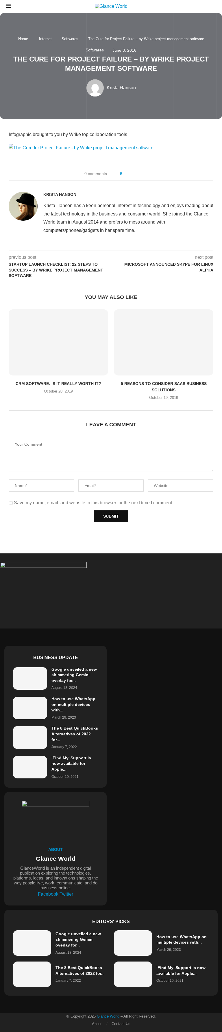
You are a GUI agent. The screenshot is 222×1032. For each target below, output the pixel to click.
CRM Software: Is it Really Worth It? (58, 383)
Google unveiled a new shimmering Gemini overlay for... (74, 675)
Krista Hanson (59, 194)
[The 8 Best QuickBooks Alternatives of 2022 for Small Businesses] (30, 737)
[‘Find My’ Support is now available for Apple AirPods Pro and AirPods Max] (30, 767)
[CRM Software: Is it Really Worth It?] (58, 342)
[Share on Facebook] (128, 173)
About (97, 1024)
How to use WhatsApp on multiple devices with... (73, 704)
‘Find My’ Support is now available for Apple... (71, 763)
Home (23, 39)
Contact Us (121, 1024)
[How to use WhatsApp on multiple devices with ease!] (30, 708)
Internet (45, 39)
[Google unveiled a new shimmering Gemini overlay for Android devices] (30, 678)
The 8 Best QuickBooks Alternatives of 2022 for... (74, 734)
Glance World (108, 1016)
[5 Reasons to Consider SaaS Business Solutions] (163, 342)
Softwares (70, 39)
